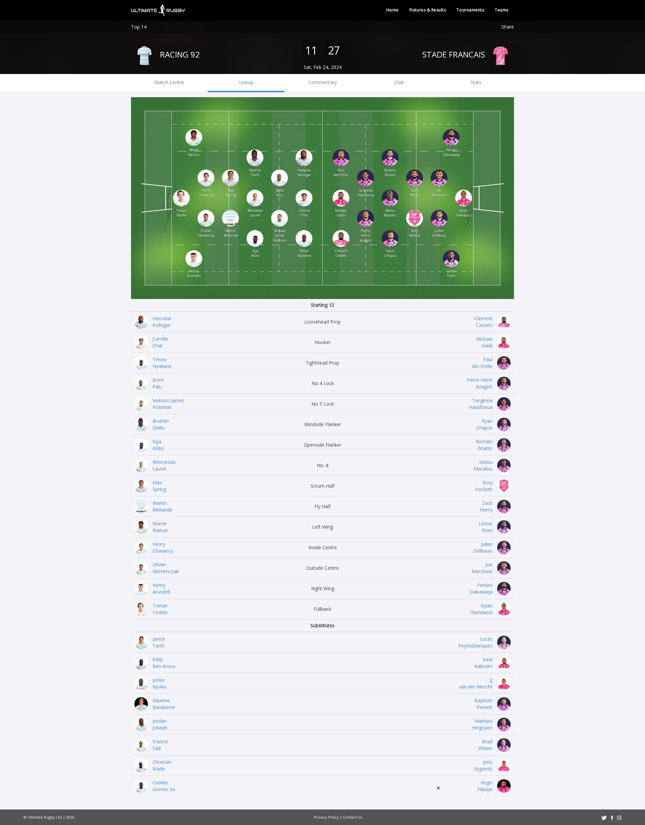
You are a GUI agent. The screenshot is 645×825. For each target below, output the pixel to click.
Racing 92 (179, 54)
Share (508, 27)
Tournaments (470, 10)
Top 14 (138, 27)
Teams (502, 10)
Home (392, 10)
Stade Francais (454, 54)
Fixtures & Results (428, 10)
